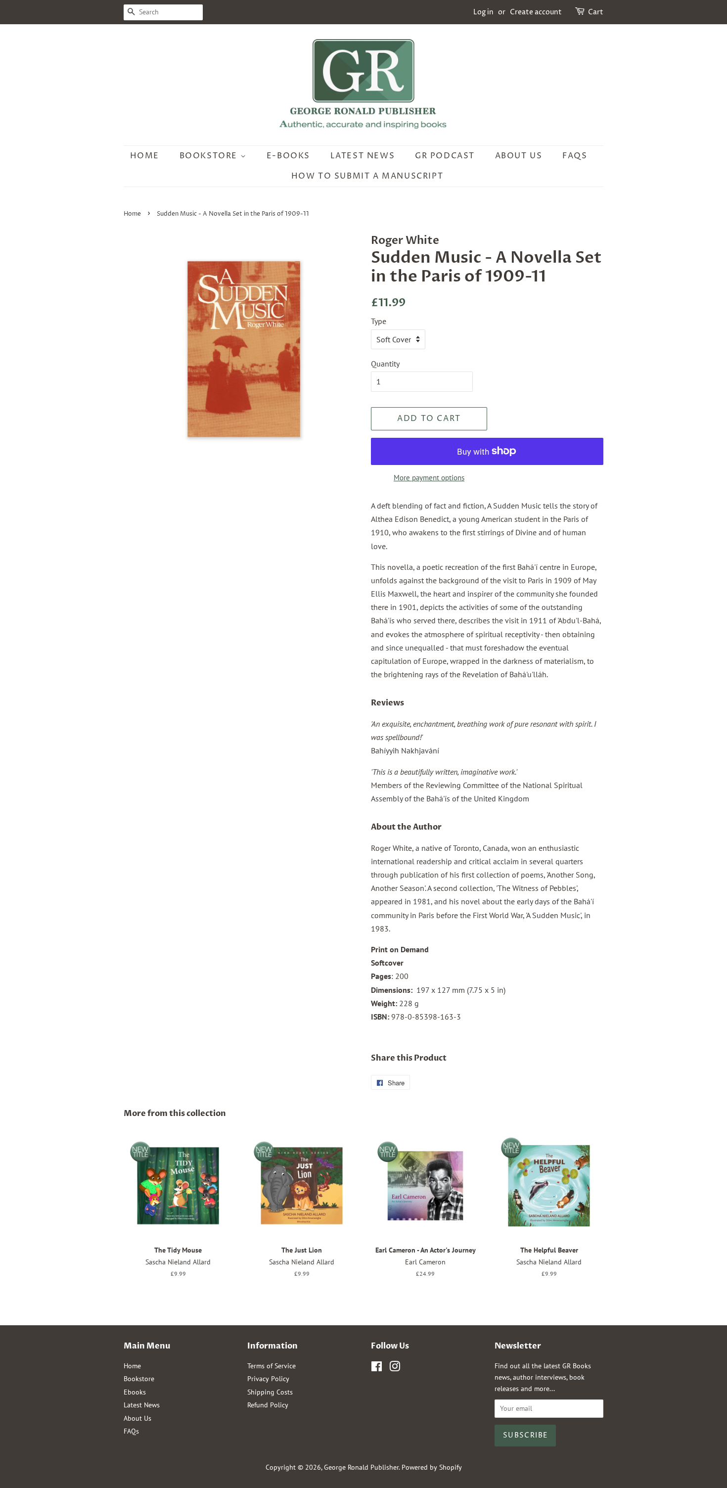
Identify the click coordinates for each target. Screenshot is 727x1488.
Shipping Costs (270, 1392)
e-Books (288, 155)
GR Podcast (445, 155)
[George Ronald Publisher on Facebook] (376, 1368)
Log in (483, 12)
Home (144, 155)
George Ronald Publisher (361, 1467)
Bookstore (210, 155)
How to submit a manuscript (367, 176)
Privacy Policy (268, 1378)
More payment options (429, 477)
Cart (595, 12)
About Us (519, 155)
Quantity (385, 364)
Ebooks (135, 1392)
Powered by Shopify (432, 1467)
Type (378, 321)
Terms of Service (271, 1365)
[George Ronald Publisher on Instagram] (394, 1368)
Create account (536, 12)
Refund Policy (267, 1404)
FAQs (574, 155)
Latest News (362, 155)
